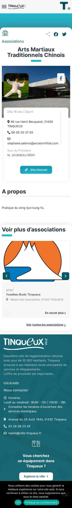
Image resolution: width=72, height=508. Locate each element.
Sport (10, 290)
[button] (56, 34)
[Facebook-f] (61, 78)
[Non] (66, 494)
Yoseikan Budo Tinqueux (23, 294)
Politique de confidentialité (41, 502)
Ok (18, 502)
